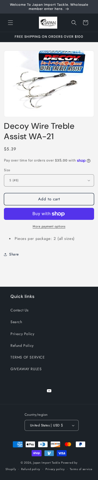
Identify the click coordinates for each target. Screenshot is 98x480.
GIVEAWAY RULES (26, 369)
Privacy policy (55, 469)
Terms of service (81, 469)
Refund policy (30, 469)
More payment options (49, 226)
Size (7, 170)
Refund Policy (22, 345)
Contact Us (19, 310)
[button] (10, 22)
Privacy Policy (22, 333)
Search (16, 321)
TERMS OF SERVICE (27, 357)
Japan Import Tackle (46, 462)
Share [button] (14, 254)
